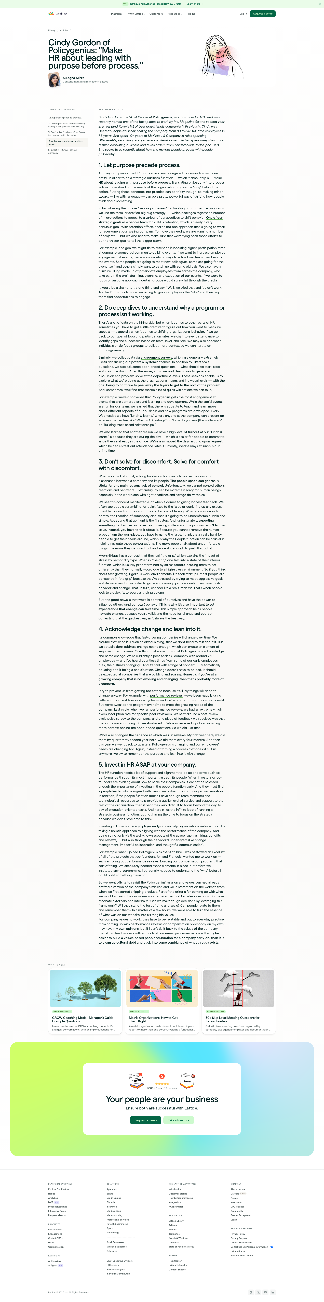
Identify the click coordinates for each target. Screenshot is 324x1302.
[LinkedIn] (273, 1292)
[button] (320, 4)
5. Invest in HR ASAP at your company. (62, 151)
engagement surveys (156, 357)
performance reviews (166, 695)
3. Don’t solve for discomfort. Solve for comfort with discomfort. (66, 134)
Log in (243, 13)
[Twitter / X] (258, 1292)
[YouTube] (265, 1292)
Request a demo (263, 13)
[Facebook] (251, 1292)
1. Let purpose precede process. (65, 117)
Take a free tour (178, 1120)
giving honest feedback (199, 502)
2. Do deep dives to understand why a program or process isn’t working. (66, 125)
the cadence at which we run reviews (157, 735)
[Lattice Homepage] (58, 13)
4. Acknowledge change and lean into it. (66, 142)
